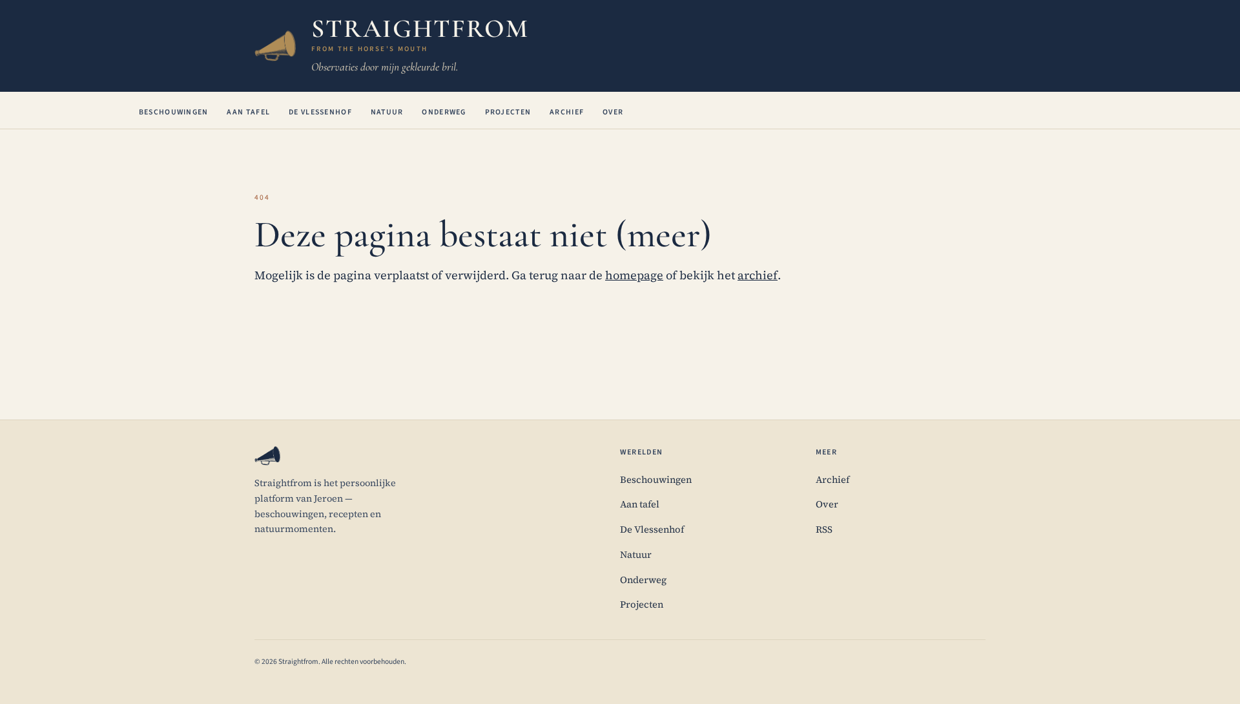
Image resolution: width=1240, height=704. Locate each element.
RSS (824, 529)
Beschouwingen (174, 112)
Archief (567, 112)
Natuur (387, 112)
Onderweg (444, 112)
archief (758, 275)
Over (613, 112)
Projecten (508, 112)
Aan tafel (248, 112)
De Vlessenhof (320, 112)
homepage (634, 275)
